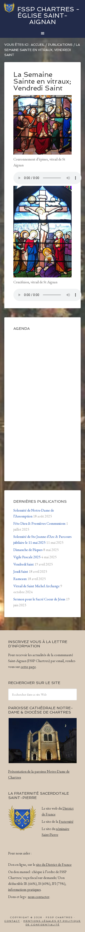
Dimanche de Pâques (28, 549)
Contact (12, 921)
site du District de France (54, 864)
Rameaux (20, 578)
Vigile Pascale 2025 (27, 557)
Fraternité (66, 821)
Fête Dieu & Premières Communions (39, 523)
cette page (28, 666)
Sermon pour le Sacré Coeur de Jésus (39, 599)
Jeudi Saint (20, 571)
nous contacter (38, 896)
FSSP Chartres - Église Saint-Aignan (48, 15)
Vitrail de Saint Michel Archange (36, 586)
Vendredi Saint (23, 564)
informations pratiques (24, 889)
